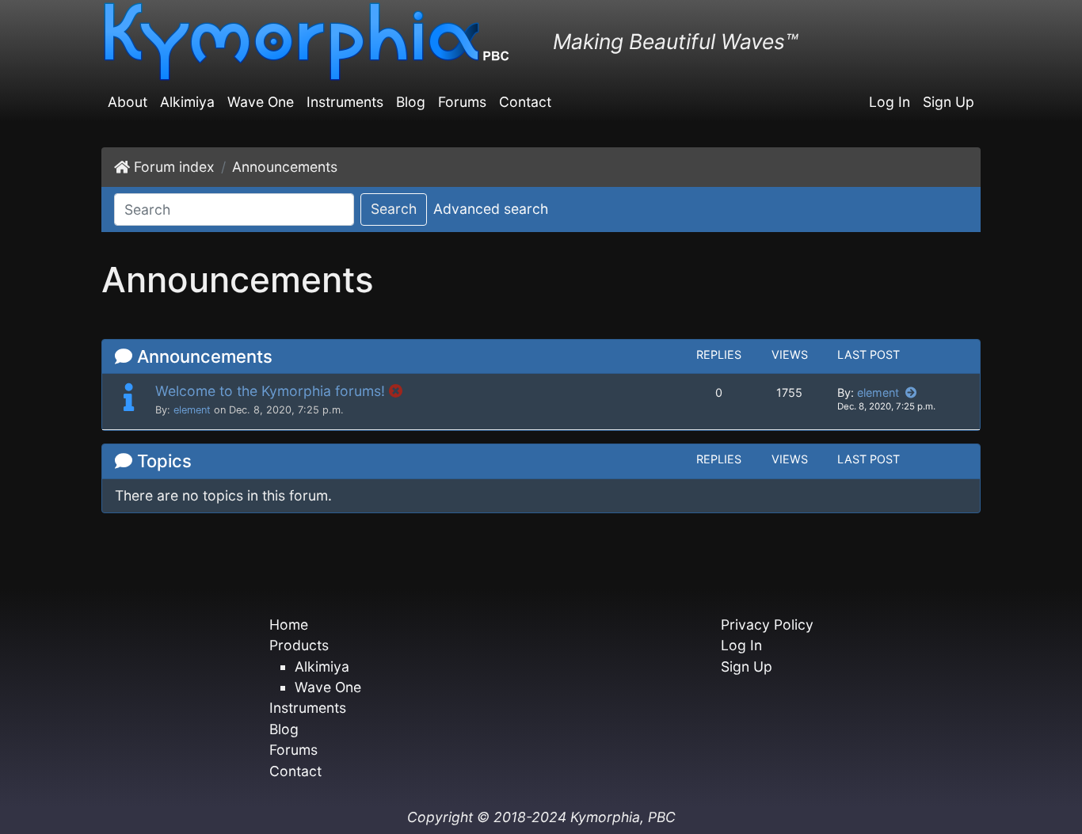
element (192, 410)
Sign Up (948, 101)
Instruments (345, 101)
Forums (462, 101)
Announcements (284, 166)
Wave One (260, 101)
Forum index (174, 166)
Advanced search (490, 208)
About (127, 101)
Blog (410, 101)
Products (299, 645)
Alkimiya (187, 101)
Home (288, 624)
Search (394, 208)
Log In (889, 101)
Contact (525, 101)
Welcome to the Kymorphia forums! (270, 391)
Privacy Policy (767, 624)
